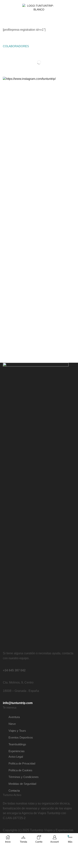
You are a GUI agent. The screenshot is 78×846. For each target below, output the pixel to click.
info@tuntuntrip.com (18, 703)
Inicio (6, 17)
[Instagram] (67, 7)
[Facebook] (62, 7)
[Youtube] (71, 7)
